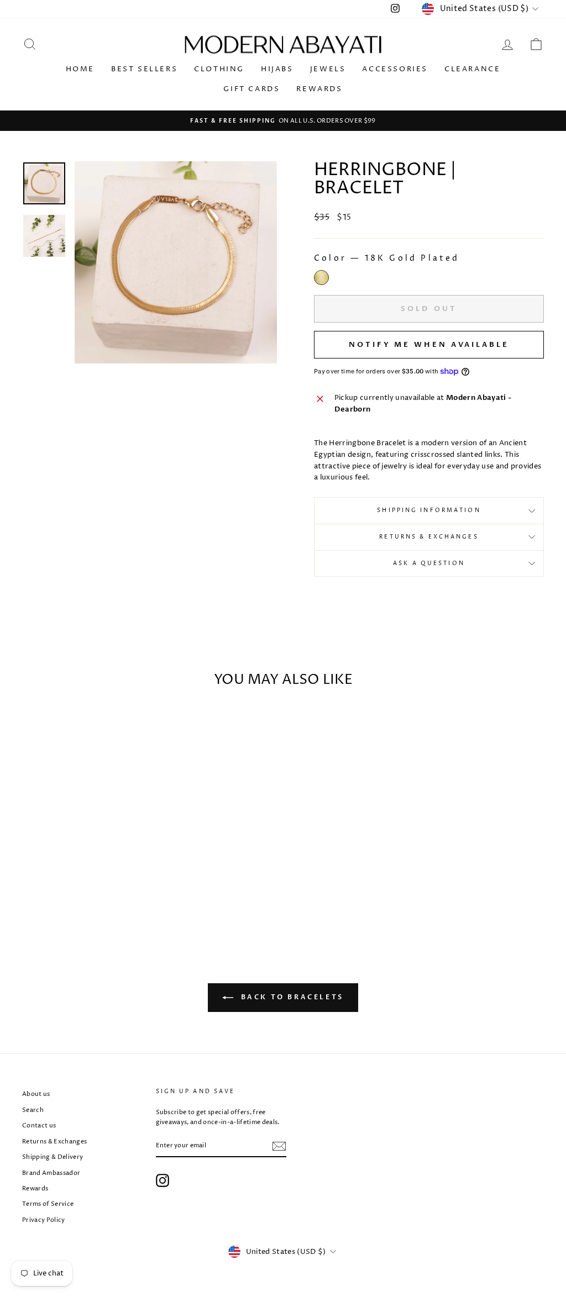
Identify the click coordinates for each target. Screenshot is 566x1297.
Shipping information (428, 510)
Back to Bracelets (291, 997)
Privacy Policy (43, 1220)
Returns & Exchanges (428, 537)
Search (33, 1110)
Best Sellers (144, 69)
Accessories (395, 69)
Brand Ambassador (51, 1173)
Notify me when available (429, 345)
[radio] (321, 277)
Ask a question (429, 563)
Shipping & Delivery (52, 1157)
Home (80, 69)
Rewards (319, 89)
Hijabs (277, 69)
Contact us (39, 1125)
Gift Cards (251, 89)
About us (36, 1094)
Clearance (472, 69)
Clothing (219, 69)
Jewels (328, 69)
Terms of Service (48, 1204)
